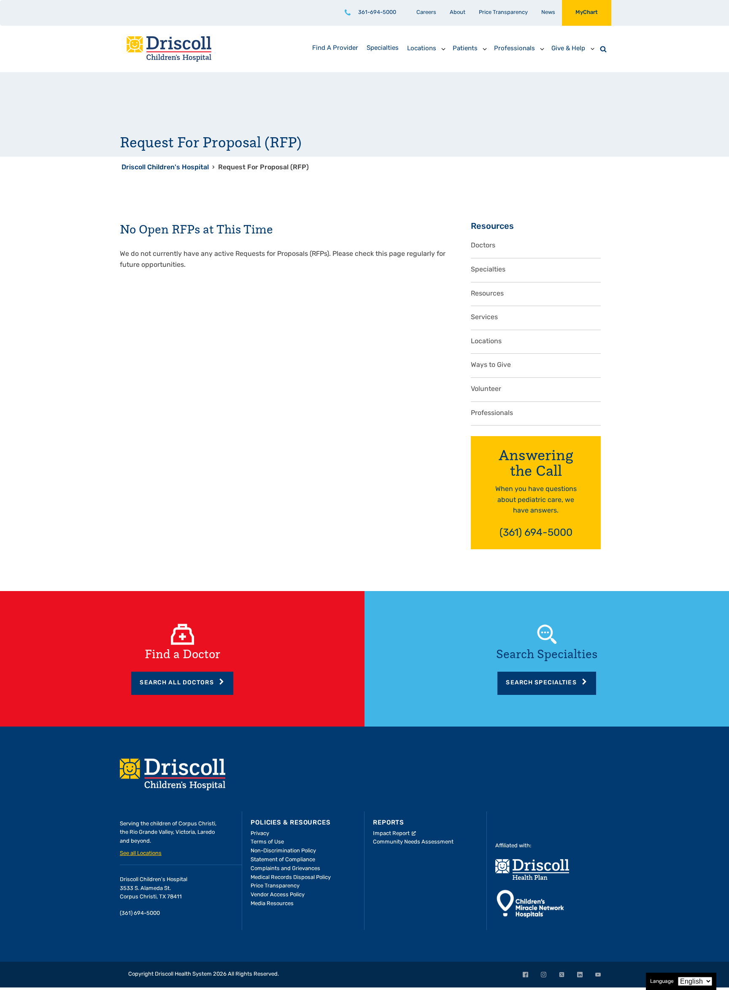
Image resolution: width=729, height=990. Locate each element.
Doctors (483, 245)
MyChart (586, 12)
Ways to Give (491, 365)
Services (484, 317)
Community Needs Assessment (413, 842)
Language (662, 981)
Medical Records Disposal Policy (291, 877)
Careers (426, 12)
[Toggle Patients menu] (485, 49)
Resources (487, 293)
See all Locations (141, 853)
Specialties (488, 269)
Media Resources (272, 903)
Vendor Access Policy (278, 895)
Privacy (260, 833)
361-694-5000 (377, 12)
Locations (486, 341)
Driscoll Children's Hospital (165, 167)
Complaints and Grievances (285, 868)
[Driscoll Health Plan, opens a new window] (532, 869)
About (457, 12)
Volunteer (486, 389)
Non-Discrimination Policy (283, 851)
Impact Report (391, 833)
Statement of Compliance (283, 860)
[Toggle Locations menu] (443, 49)
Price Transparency (503, 12)
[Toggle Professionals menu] (542, 49)
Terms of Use (267, 842)
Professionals (492, 413)
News (548, 12)
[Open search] (603, 49)
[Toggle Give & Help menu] (592, 49)
